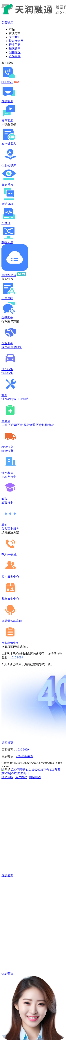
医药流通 (29, 424)
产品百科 (15, 56)
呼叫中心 (7, 82)
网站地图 (35, 777)
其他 (4, 524)
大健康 (5, 421)
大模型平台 (8, 275)
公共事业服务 (10, 528)
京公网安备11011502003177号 (30, 769)
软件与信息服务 (11, 347)
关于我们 (15, 37)
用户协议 (21, 777)
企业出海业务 (10, 643)
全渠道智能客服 (11, 620)
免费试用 (7, 22)
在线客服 (7, 101)
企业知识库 (8, 165)
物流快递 (7, 447)
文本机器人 (8, 143)
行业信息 (15, 44)
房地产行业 (8, 476)
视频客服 (7, 120)
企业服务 (7, 343)
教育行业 (7, 502)
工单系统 (7, 298)
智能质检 (7, 184)
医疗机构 (42, 424)
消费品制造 (8, 399)
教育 (4, 498)
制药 (51, 424)
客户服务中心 (10, 576)
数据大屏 (7, 242)
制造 (4, 395)
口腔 (4, 424)
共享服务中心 (10, 598)
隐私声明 (7, 777)
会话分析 (7, 203)
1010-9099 (16, 657)
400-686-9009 (24, 756)
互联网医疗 (15, 424)
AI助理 (5, 223)
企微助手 (7, 317)
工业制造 (23, 399)
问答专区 (15, 52)
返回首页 (7, 742)
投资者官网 (16, 40)
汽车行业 (7, 369)
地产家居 (7, 473)
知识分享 (15, 48)
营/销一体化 (9, 554)
